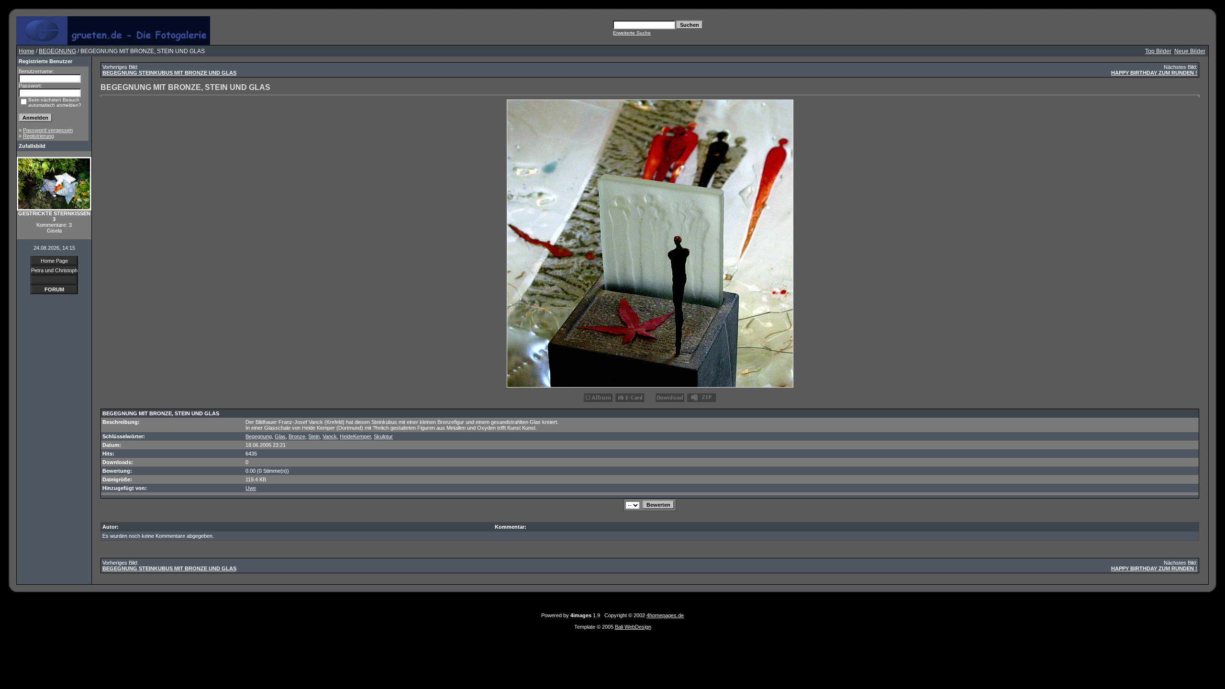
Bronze (297, 436)
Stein (314, 436)
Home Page (54, 261)
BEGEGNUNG (57, 51)
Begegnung (258, 436)
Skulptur (383, 436)
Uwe (250, 488)
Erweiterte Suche (632, 32)
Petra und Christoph (54, 270)
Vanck (330, 436)
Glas (280, 436)
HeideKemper (355, 436)
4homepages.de (665, 615)
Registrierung (38, 136)
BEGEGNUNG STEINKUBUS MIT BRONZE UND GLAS (169, 73)
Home (26, 51)
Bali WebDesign (633, 627)
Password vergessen (48, 130)
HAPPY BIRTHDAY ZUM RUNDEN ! (1154, 73)
